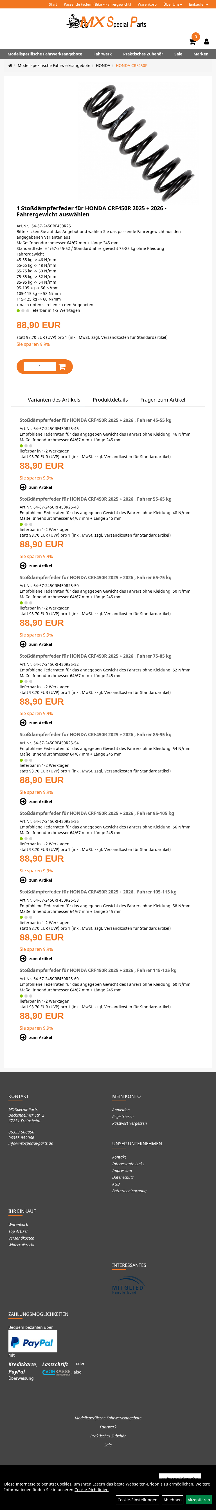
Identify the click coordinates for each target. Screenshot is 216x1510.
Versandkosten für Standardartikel (133, 337)
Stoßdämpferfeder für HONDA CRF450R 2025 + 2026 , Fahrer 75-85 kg (96, 656)
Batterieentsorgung (129, 1190)
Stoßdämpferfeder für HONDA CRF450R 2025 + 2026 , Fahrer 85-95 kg (96, 734)
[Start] (10, 65)
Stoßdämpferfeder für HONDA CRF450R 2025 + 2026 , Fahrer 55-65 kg (96, 499)
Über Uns (171, 4)
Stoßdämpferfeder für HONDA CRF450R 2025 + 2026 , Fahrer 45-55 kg (96, 420)
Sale (178, 54)
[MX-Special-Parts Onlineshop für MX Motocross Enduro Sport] (108, 21)
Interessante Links (128, 1163)
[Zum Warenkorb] (192, 42)
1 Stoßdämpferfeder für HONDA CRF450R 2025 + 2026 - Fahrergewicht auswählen (91, 211)
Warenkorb (147, 4)
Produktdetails (110, 399)
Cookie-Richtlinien (92, 1489)
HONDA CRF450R (132, 65)
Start (53, 4)
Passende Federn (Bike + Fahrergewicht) (97, 4)
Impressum (122, 1170)
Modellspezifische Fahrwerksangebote (45, 54)
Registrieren (123, 1116)
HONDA (103, 65)
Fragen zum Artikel (162, 399)
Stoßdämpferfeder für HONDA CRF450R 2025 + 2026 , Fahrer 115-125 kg (98, 970)
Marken (201, 54)
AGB (116, 1184)
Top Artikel (18, 1231)
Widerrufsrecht (21, 1244)
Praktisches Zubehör (143, 54)
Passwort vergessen (129, 1123)
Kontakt (119, 1157)
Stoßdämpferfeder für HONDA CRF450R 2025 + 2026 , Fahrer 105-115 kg (98, 892)
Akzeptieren (199, 1499)
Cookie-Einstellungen (138, 1499)
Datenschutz (123, 1177)
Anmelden (121, 1109)
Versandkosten (21, 1238)
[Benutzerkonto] (206, 41)
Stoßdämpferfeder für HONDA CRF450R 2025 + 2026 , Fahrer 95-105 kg (97, 813)
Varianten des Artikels (54, 399)
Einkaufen (197, 4)
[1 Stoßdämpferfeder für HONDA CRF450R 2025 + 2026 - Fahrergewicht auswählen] (138, 143)
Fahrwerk (102, 54)
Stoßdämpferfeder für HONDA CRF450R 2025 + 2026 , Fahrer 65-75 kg (96, 577)
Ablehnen (172, 1499)
